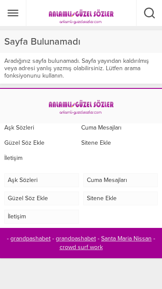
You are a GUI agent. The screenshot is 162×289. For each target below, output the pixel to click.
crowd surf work (81, 247)
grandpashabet (30, 238)
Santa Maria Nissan (126, 238)
